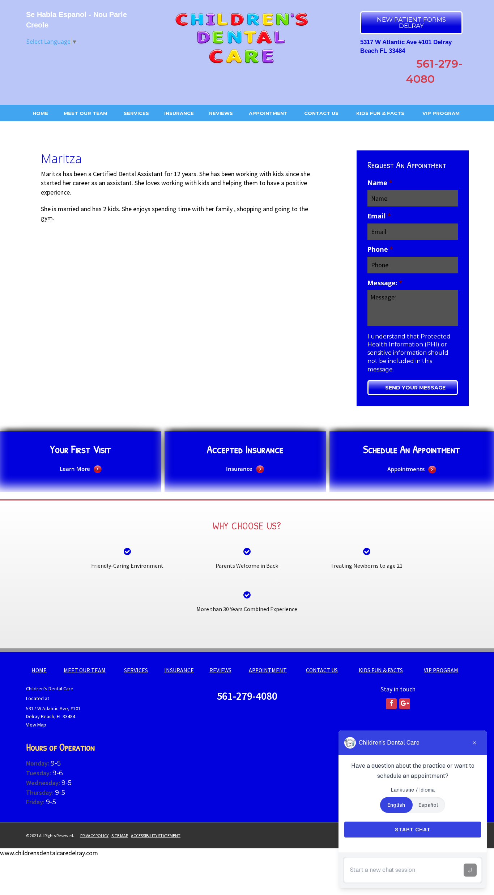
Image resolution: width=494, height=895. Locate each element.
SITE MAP (119, 835)
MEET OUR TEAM (85, 113)
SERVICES (136, 113)
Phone (380, 249)
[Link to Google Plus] (404, 703)
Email (379, 216)
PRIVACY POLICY (94, 835)
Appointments (406, 469)
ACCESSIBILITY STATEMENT (155, 835)
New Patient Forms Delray (411, 22)
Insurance (239, 468)
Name (379, 183)
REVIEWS (221, 113)
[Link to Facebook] (391, 703)
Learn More (75, 468)
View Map (36, 724)
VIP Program (441, 113)
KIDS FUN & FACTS (380, 113)
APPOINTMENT (268, 113)
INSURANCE (179, 113)
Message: (385, 283)
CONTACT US (321, 113)
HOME (40, 113)
